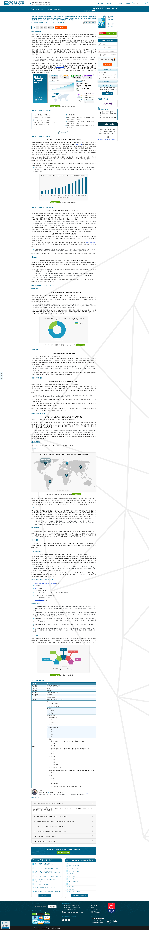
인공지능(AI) (78, 144)
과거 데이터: (111, 23)
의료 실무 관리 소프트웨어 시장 (108, 118)
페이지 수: (110, 26)
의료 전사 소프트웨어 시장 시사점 (108, 74)
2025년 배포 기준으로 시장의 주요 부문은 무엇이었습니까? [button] (49, 826)
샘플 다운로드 (45, 895)
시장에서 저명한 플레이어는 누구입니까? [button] (44, 841)
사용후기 (93, 907)
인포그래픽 (51, 27)
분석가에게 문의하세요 (79, 895)
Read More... (87, 793)
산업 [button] (102, 3)
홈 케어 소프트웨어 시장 (107, 112)
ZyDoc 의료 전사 (39, 600)
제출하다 (107, 64)
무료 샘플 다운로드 (62, 27)
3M (36, 586)
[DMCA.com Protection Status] (38, 914)
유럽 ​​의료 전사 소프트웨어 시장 (108, 114)
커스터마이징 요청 (55, 675)
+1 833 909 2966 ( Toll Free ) (73, 905)
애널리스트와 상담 (81, 345)
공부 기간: (110, 16)
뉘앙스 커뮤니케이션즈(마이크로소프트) (45, 583)
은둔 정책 (93, 911)
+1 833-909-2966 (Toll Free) (42, 2)
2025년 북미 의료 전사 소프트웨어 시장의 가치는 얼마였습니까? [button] (50, 816)
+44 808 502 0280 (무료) (109, 131)
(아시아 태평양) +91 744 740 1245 (107, 133)
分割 (41, 27)
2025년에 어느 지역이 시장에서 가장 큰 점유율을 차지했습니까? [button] (50, 831)
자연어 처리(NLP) (91, 243)
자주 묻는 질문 (94, 905)
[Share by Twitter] (1, 375)
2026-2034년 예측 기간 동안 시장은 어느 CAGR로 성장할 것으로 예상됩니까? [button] (54, 821)
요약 (33, 27)
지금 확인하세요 (108, 93)
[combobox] (100, 51)
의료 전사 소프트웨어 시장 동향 (108, 76)
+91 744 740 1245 (71, 909)
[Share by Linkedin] (1, 373)
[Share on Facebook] (1, 378)
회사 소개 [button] (121, 3)
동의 (5, 928)
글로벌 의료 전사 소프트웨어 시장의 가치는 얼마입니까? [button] (48, 803)
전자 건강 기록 (60, 67)
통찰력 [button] (114, 3)
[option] (107, 103)
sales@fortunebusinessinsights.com (107, 139)
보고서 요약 (103, 72)
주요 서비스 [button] (108, 3)
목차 (37, 27)
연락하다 (128, 3)
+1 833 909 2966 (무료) (109, 130)
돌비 (36, 588)
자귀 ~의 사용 (94, 909)
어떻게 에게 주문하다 (96, 913)
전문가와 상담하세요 (63, 852)
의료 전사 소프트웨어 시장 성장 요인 (108, 78)
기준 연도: (110, 19)
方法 (45, 27)
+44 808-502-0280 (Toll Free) (43, 4)
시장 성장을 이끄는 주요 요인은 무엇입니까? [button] (45, 836)
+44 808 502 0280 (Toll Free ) (73, 907)
